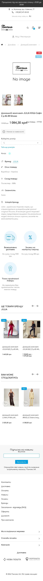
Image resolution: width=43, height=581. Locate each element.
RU (30, 16)
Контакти (6, 482)
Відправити (21, 462)
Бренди (4, 503)
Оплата (4, 491)
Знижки (4, 499)
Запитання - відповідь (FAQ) (13, 507)
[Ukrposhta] (33, 559)
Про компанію (7, 520)
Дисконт (5, 516)
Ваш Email (21, 452)
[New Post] (12, 559)
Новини (4, 495)
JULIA (15, 161)
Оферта (5, 512)
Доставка (5, 486)
